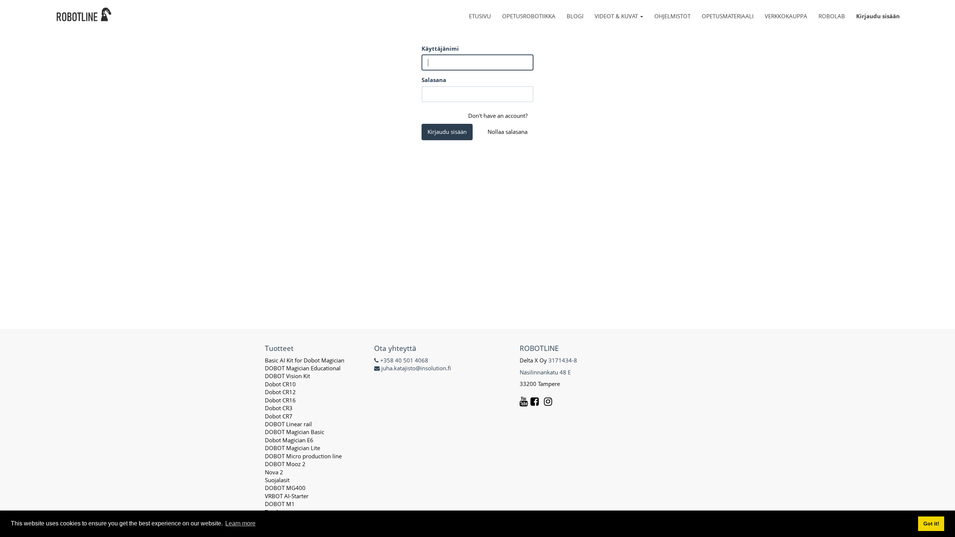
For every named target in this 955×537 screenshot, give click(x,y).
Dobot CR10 (280, 384)
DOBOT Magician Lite (292, 448)
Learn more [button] (240, 523)
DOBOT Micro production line (303, 456)
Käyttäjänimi (440, 48)
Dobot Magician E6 (289, 440)
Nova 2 (274, 472)
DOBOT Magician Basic (294, 432)
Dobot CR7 (278, 416)
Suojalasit (277, 480)
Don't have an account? (497, 115)
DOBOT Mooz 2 (285, 464)
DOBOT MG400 (285, 488)
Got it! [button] (931, 524)
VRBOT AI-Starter (287, 496)
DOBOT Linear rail (288, 424)
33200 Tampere (540, 383)
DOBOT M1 (280, 504)
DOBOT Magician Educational (303, 368)
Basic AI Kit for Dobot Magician (304, 360)
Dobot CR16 (280, 400)
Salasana (434, 80)
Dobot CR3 (278, 408)
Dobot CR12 (280, 392)
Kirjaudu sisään (447, 131)
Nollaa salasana (507, 131)
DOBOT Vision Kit (287, 376)
